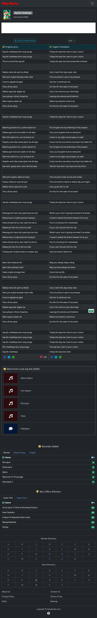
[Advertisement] (48, 28)
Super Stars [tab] (22, 498)
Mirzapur (6, 462)
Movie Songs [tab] (19, 452)
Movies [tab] (6, 452)
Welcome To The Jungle (12, 477)
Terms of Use (56, 596)
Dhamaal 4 (7, 467)
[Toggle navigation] (92, 3)
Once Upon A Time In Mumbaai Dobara (19, 507)
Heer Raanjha (8, 512)
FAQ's (4, 601)
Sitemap (54, 601)
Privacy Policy (8, 596)
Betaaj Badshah (9, 522)
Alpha (4, 472)
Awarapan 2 (7, 481)
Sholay (5, 527)
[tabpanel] (48, 469)
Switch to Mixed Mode (26, 41)
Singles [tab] (32, 452)
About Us (6, 591)
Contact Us (55, 591)
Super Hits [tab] (8, 498)
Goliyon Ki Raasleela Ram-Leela (16, 517)
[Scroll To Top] (48, 613)
